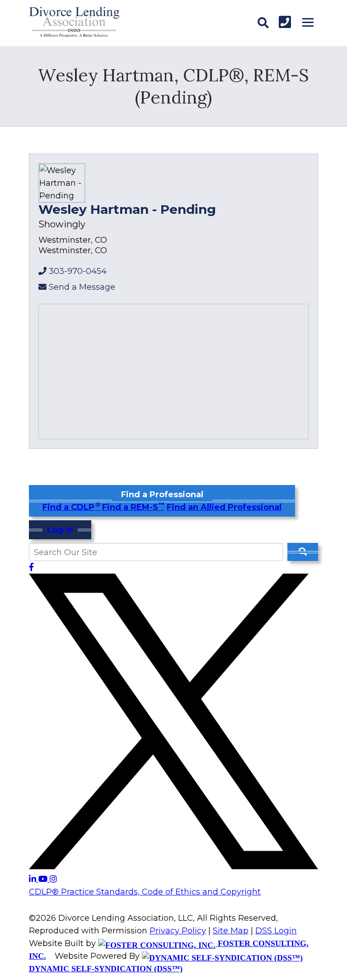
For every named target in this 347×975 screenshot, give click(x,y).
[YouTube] (44, 879)
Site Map (231, 931)
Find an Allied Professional (224, 507)
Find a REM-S (133, 507)
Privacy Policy (178, 931)
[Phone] (285, 22)
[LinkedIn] (33, 879)
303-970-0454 (78, 271)
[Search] (263, 23)
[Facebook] (31, 567)
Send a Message (82, 287)
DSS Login (276, 931)
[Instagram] (53, 879)
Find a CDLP (71, 507)
